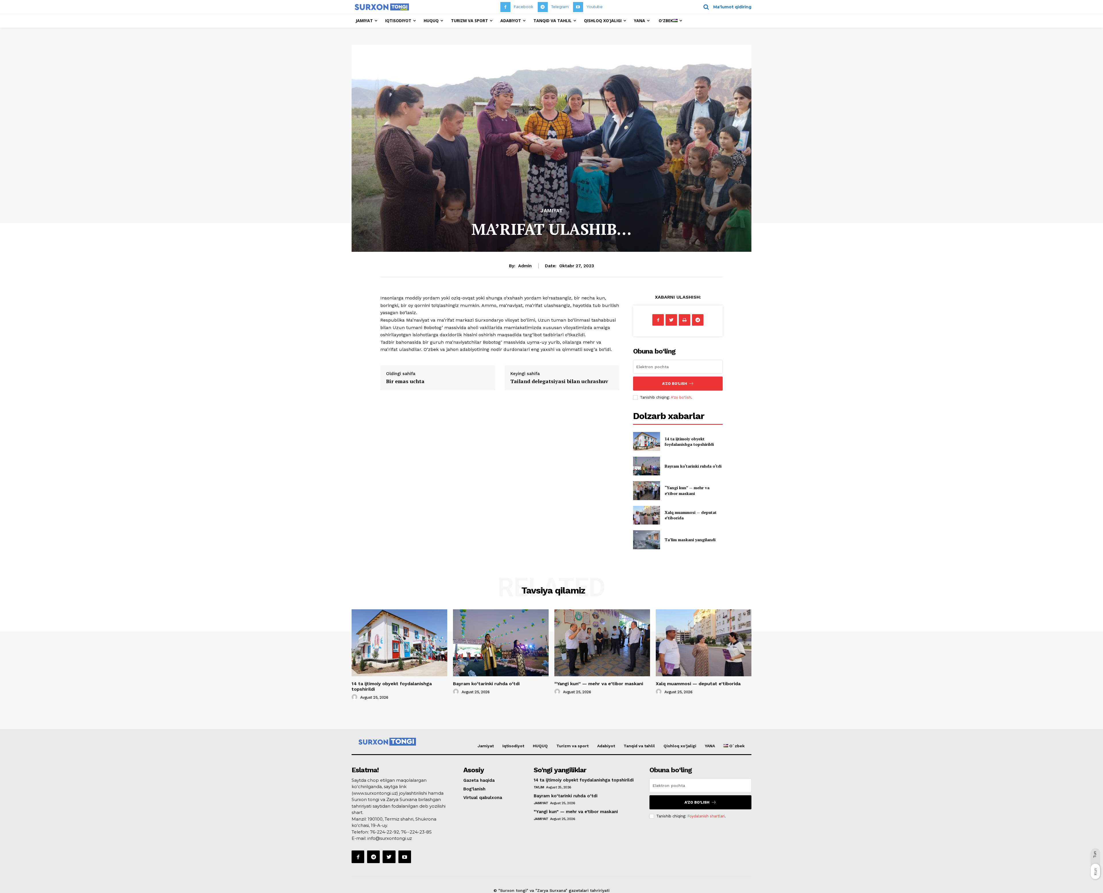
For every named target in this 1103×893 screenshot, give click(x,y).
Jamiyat (551, 210)
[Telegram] (543, 7)
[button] (725, 7)
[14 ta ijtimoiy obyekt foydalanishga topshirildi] (646, 441)
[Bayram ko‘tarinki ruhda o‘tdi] (646, 466)
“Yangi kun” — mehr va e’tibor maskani (687, 490)
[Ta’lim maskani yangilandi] (646, 539)
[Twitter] (671, 320)
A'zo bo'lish (681, 397)
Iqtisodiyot (513, 746)
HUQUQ (540, 746)
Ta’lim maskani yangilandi (690, 539)
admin (525, 265)
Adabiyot (606, 746)
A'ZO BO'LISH (674, 383)
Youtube (595, 6)
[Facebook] (505, 7)
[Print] (684, 320)
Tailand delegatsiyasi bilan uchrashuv (559, 381)
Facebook (523, 6)
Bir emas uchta (405, 381)
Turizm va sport (572, 746)
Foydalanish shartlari (706, 816)
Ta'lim (539, 787)
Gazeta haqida (479, 780)
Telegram (560, 6)
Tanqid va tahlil (639, 746)
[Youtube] (578, 7)
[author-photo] (355, 697)
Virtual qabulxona (482, 797)
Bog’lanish (474, 789)
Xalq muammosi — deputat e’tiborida (698, 683)
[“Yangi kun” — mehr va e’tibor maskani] (646, 490)
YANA (710, 746)
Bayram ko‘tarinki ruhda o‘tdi (693, 466)
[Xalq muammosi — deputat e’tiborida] (646, 515)
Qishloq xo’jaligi (680, 746)
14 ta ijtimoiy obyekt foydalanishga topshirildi (689, 441)
